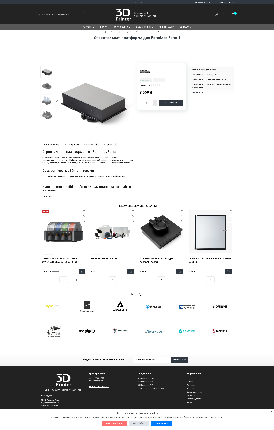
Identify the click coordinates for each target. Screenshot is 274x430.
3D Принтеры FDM (146, 378)
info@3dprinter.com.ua (204, 2)
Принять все (161, 423)
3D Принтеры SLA (145, 382)
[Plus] (76, 279)
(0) (149, 85)
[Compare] (84, 221)
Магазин (114, 32)
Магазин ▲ (89, 27)
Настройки (138, 423)
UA (133, 2)
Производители (194, 399)
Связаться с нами (194, 392)
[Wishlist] (84, 216)
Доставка (191, 385)
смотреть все (197, 92)
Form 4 (51, 196)
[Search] (39, 15)
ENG (140, 2)
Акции (189, 402)
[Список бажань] (225, 14)
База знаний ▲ (145, 27)
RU (136, 2)
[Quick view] (84, 210)
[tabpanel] (47, 72)
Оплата (190, 382)
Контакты (185, 27)
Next (125, 102)
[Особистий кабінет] (217, 14)
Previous (53, 102)
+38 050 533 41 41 (223, 2)
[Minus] (50, 279)
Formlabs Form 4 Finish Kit (105, 259)
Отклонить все (114, 423)
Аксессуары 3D (126, 32)
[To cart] (82, 271)
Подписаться (179, 360)
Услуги (104, 27)
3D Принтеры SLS (145, 385)
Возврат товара (194, 388)
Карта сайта (192, 395)
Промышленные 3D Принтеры (151, 388)
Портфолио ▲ (122, 27)
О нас (189, 378)
